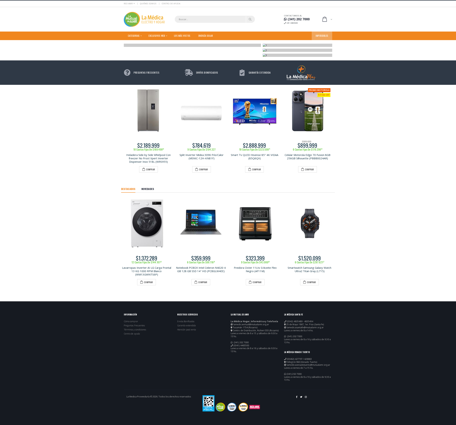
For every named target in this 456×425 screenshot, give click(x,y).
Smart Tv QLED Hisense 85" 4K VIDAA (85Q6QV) (254, 156)
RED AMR (128, 3)
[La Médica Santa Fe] (231, 407)
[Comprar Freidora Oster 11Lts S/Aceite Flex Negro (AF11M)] (255, 223)
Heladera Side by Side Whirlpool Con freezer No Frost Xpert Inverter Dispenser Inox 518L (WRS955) (148, 158)
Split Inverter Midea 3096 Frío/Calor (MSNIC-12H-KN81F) (202, 156)
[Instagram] (306, 398)
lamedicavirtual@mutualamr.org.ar (251, 324)
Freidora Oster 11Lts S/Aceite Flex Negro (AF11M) (255, 269)
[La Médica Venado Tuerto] (243, 407)
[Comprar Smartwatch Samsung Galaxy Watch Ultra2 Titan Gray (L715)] (309, 223)
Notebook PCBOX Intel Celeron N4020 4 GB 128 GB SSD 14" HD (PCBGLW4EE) (201, 269)
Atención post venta (186, 329)
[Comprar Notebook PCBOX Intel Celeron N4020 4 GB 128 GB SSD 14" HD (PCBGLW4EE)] (200, 223)
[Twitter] (301, 398)
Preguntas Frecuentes (134, 325)
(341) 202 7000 (241, 342)
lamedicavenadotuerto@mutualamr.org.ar (308, 365)
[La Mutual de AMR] (220, 407)
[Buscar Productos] (250, 19)
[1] (297, 45)
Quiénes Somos (148, 3)
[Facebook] (297, 398)
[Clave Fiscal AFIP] (208, 403)
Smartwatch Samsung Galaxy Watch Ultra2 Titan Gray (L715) (309, 269)
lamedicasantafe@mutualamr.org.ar (305, 327)
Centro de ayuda (132, 333)
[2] (297, 50)
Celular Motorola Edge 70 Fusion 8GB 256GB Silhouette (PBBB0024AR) (307, 156)
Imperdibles (322, 35)
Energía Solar (205, 35)
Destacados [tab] (128, 189)
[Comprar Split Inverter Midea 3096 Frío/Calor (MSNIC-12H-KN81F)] (201, 111)
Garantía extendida (186, 325)
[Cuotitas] (192, 45)
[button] (327, 19)
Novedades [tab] (147, 189)
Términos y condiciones (135, 329)
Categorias (134, 35)
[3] (297, 55)
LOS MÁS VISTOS (182, 35)
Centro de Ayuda (171, 3)
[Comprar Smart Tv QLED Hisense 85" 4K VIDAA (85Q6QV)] (254, 111)
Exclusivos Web (157, 35)
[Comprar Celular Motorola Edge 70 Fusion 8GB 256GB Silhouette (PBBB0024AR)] (307, 111)
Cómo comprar (131, 321)
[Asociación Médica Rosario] (254, 407)
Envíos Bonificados (185, 321)
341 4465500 (292, 23)
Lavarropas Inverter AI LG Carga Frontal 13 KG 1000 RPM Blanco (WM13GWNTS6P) (146, 271)
